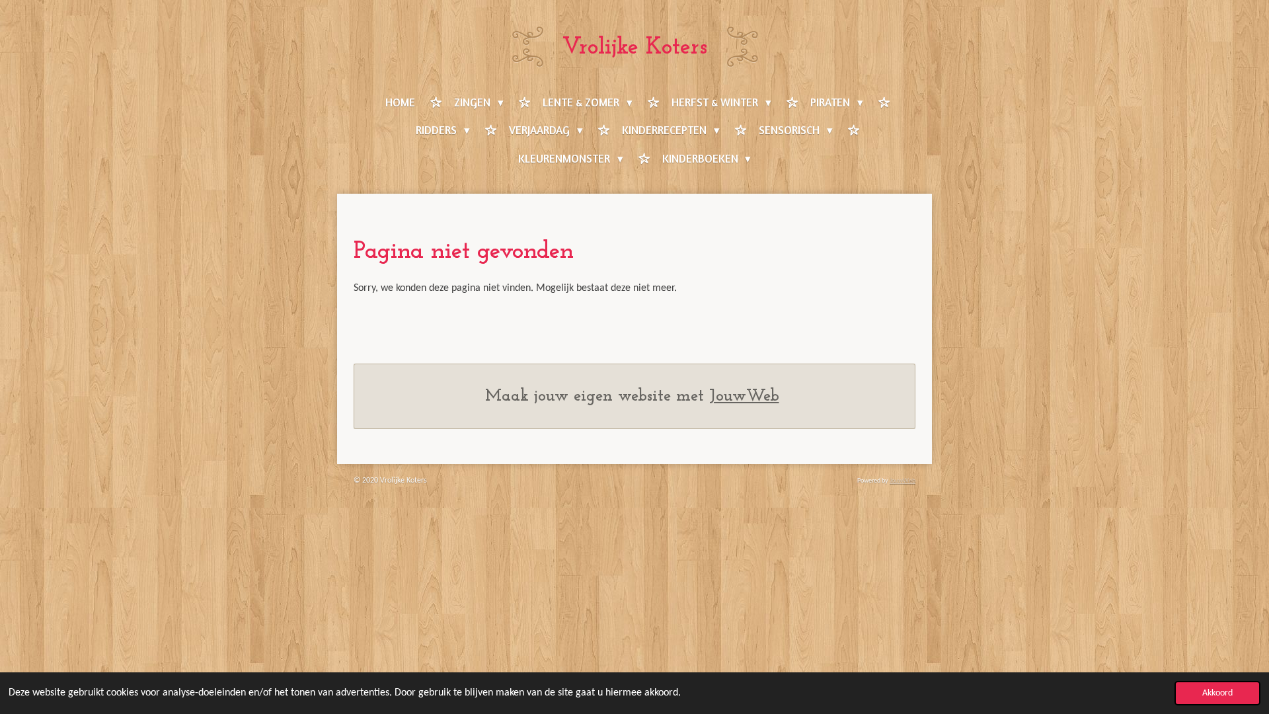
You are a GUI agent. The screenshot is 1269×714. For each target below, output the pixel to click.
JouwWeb (744, 396)
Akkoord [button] (1217, 693)
